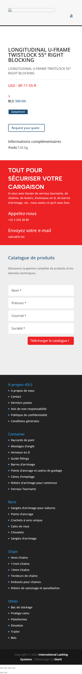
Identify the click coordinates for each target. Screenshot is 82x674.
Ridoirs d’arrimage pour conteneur (34, 483)
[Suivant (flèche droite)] (5, 672)
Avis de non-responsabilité (29, 409)
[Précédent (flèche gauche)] (1, 672)
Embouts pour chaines (26, 582)
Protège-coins (20, 613)
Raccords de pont (22, 440)
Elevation (17, 625)
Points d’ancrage (22, 514)
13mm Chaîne (20, 570)
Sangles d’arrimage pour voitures (33, 508)
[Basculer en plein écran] (5, 668)
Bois (14, 638)
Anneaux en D (20, 452)
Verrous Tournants (23, 489)
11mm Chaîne (20, 564)
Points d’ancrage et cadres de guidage (36, 470)
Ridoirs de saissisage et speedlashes (35, 588)
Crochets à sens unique (26, 520)
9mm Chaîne (19, 557)
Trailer (15, 631)
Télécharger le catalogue (48, 340)
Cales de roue (20, 526)
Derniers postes (21, 403)
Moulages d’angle (22, 446)
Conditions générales (25, 421)
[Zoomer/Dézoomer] (1, 668)
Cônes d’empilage (23, 477)
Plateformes (19, 619)
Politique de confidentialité (29, 415)
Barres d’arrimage (23, 464)
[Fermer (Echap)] (13, 668)
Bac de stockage (21, 607)
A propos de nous (22, 390)
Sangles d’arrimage (24, 538)
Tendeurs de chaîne (24, 576)
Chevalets (17, 532)
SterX (58, 659)
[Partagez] (9, 668)
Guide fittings (20, 458)
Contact (16, 396)
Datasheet (18, 112)
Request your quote (25, 128)
